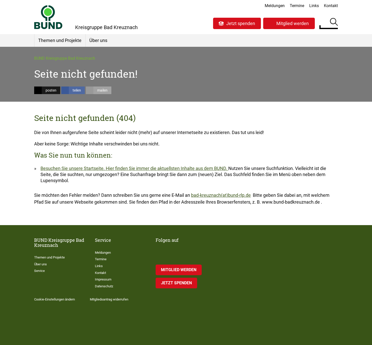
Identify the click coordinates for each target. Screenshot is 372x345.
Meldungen (275, 5)
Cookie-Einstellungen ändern (54, 299)
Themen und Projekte (59, 40)
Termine (297, 5)
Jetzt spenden (240, 23)
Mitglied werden (292, 23)
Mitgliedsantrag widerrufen (109, 299)
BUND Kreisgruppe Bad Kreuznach (64, 58)
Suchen (334, 23)
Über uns (98, 40)
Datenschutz (104, 286)
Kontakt (331, 5)
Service (39, 271)
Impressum (103, 279)
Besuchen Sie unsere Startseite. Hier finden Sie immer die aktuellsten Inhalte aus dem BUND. (134, 168)
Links (314, 5)
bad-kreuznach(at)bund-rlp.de (221, 195)
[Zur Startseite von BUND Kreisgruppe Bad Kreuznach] (48, 17)
